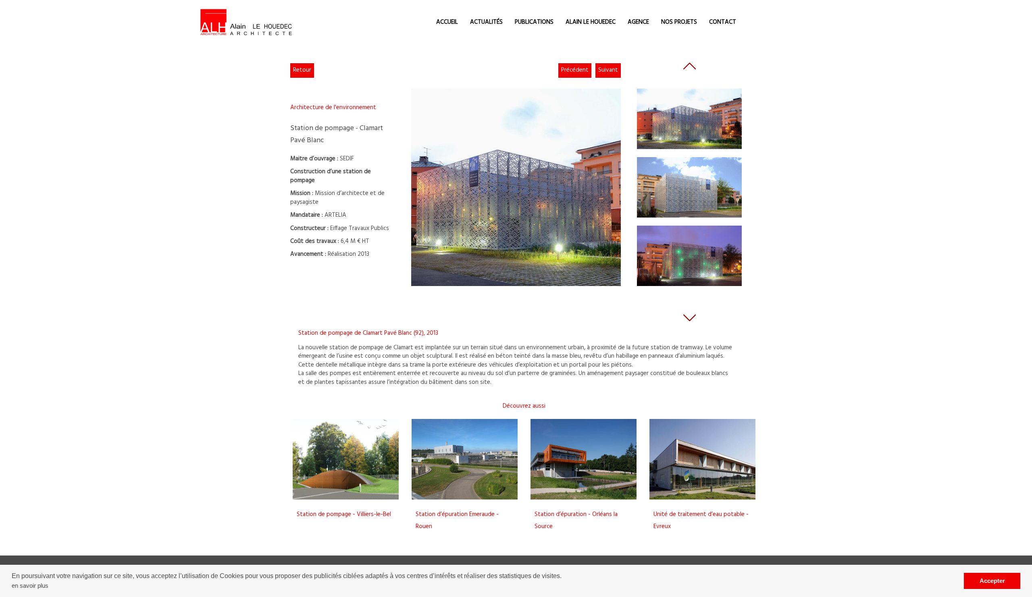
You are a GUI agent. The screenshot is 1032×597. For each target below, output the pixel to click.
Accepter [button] (992, 580)
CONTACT (722, 22)
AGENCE (638, 22)
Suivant (608, 70)
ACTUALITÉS (486, 22)
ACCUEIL (447, 22)
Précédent (575, 70)
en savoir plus (30, 585)
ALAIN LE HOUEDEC (591, 22)
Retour (302, 70)
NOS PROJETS (679, 22)
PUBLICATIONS (534, 22)
